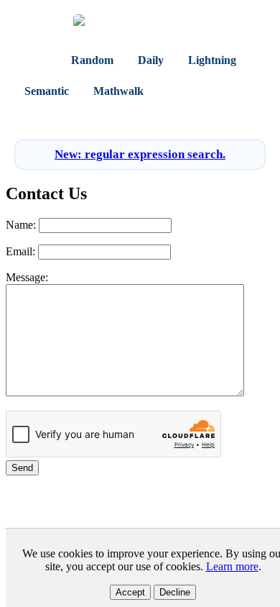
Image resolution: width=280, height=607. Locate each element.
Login (123, 118)
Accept (130, 592)
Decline (174, 592)
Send (22, 467)
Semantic (46, 91)
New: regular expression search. (140, 154)
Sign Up (163, 118)
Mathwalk (118, 91)
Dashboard (196, 91)
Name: (21, 225)
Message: (27, 277)
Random (92, 60)
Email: (20, 251)
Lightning (212, 60)
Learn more (232, 566)
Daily (151, 60)
